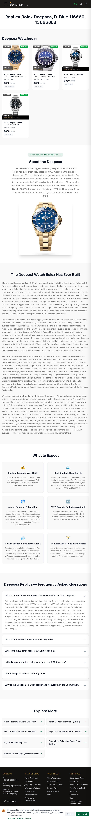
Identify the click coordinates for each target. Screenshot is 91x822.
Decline (70, 814)
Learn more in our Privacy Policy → (19, 818)
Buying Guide (30, 791)
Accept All (82, 814)
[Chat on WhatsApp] (75, 4)
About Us (73, 791)
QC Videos (29, 781)
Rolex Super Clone (77, 778)
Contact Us (74, 795)
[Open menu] (5, 3)
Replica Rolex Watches (79, 785)
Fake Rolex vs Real (77, 788)
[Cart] (86, 4)
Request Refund (53, 781)
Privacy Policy (52, 788)
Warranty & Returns (32, 788)
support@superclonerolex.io (14, 786)
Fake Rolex (74, 781)
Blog (71, 798)
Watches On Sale (32, 795)
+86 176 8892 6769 (11, 780)
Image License (53, 791)
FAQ (49, 795)
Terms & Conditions (55, 785)
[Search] (81, 4)
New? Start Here (31, 778)
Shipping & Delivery (33, 785)
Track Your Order (54, 778)
